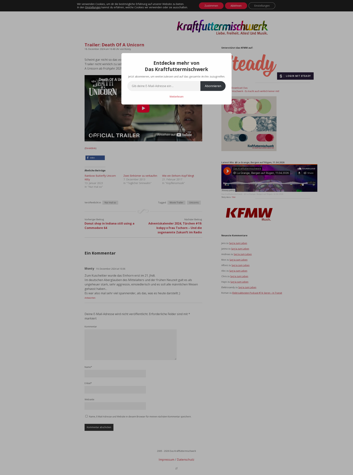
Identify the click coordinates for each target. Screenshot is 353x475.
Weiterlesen (176, 96)
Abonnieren (213, 86)
